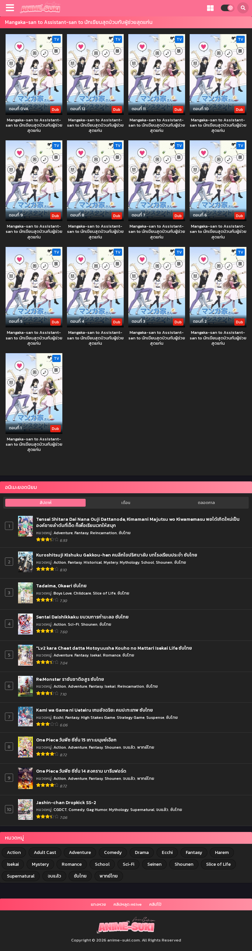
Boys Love (62, 593)
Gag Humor (96, 809)
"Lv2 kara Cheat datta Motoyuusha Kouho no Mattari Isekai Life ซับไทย (114, 648)
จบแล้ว (129, 747)
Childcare (82, 593)
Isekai (95, 655)
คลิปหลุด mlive (128, 904)
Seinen (154, 864)
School (147, 562)
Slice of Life (104, 593)
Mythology (129, 562)
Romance (111, 655)
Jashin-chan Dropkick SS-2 (66, 802)
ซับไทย (125, 533)
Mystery (111, 562)
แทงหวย (98, 904)
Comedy (76, 809)
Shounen (164, 562)
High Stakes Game (98, 717)
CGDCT (60, 809)
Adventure (63, 533)
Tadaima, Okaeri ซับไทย (61, 586)
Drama (142, 852)
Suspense (155, 717)
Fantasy (81, 533)
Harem (222, 852)
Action (59, 562)
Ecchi (58, 717)
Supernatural (142, 809)
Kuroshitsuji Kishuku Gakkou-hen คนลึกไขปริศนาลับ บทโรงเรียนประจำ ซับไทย (116, 555)
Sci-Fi (73, 624)
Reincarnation (103, 533)
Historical (93, 562)
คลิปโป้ (155, 904)
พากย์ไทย (145, 747)
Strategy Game (130, 717)
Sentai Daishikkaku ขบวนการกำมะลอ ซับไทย (82, 617)
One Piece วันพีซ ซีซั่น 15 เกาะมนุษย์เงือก (76, 740)
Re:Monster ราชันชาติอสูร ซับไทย (70, 679)
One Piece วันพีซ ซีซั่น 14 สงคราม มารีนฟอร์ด (81, 771)
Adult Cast (45, 852)
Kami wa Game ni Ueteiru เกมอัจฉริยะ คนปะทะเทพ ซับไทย (94, 710)
